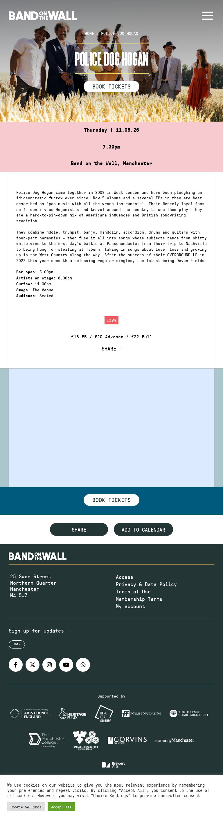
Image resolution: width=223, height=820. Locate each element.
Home (89, 33)
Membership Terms (139, 598)
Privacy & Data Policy (146, 584)
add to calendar (143, 529)
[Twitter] (32, 665)
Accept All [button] (61, 806)
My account (130, 606)
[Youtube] (66, 665)
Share (109, 349)
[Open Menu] (207, 16)
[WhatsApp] (83, 665)
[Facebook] (16, 665)
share (79, 529)
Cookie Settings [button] (26, 806)
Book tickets (111, 499)
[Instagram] (49, 665)
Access (124, 576)
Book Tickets (111, 86)
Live (111, 320)
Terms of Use (133, 591)
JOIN (16, 644)
